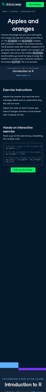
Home (4, 11)
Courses (14, 11)
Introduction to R (28, 11)
